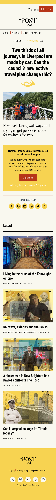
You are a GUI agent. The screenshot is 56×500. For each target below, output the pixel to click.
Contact (43, 470)
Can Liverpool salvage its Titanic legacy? (25, 430)
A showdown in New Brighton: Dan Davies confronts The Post (26, 377)
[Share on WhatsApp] (31, 206)
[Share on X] (11, 206)
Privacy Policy (22, 470)
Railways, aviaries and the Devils (25, 326)
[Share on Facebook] (18, 206)
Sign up (12, 470)
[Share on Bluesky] (38, 206)
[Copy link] (44, 206)
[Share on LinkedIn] (24, 206)
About (6, 32)
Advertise (36, 32)
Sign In (35, 9)
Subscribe (46, 9)
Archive (16, 32)
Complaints (34, 470)
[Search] (29, 9)
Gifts (25, 32)
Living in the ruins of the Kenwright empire (27, 275)
